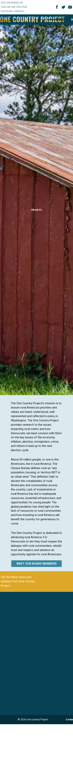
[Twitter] (64, 8)
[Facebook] (57, 8)
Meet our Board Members (37, 563)
